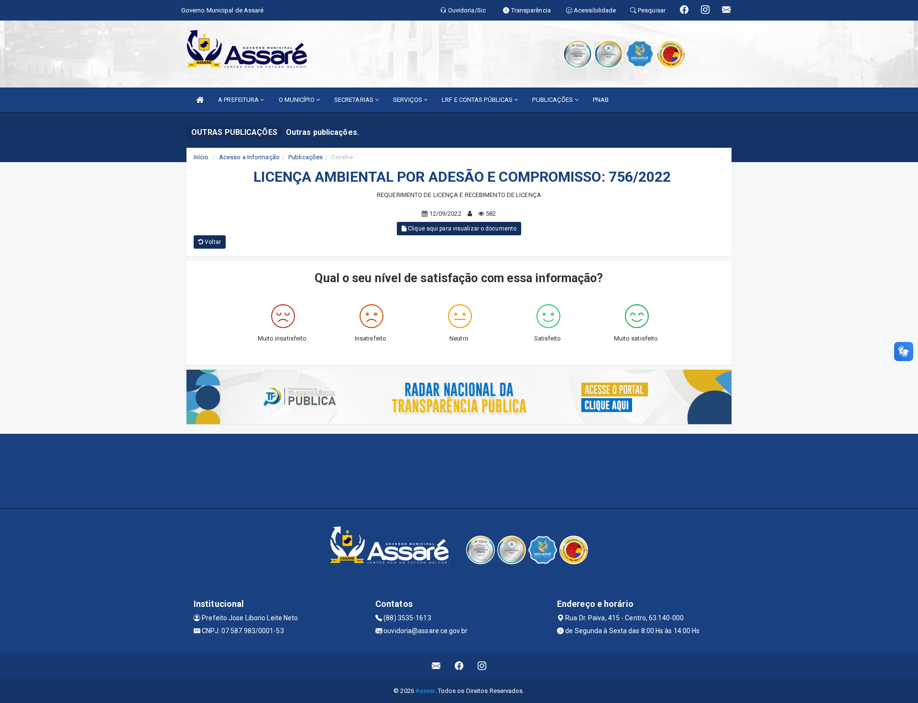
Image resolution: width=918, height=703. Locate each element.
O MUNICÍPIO (297, 99)
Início (201, 157)
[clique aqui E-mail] (436, 666)
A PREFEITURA (239, 99)
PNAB (601, 99)
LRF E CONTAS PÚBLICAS (478, 99)
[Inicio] (199, 100)
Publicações (305, 157)
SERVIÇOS (408, 99)
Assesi (425, 690)
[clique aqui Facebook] (459, 666)
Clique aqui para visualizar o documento (461, 228)
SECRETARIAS (354, 99)
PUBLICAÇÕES (553, 99)
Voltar (212, 242)
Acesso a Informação (249, 157)
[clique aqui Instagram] (482, 666)
